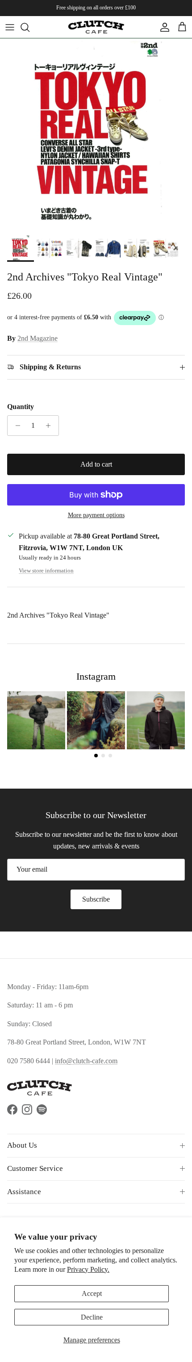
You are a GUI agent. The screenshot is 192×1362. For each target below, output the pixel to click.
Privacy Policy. (88, 1269)
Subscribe (96, 899)
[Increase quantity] (50, 425)
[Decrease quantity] (15, 425)
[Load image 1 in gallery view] (96, 134)
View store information (46, 571)
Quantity (20, 406)
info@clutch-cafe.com (86, 1061)
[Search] (29, 27)
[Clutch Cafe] (96, 27)
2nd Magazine (37, 338)
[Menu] (10, 27)
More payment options (96, 515)
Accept (92, 1293)
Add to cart (96, 464)
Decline (92, 1317)
